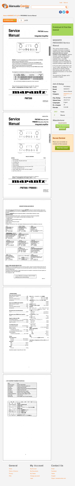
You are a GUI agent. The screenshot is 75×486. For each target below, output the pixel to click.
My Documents (34, 471)
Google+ (53, 476)
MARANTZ (11, 15)
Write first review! (62, 148)
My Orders (33, 473)
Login (60, 2)
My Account (33, 468)
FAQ (10, 476)
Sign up (66, 2)
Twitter (53, 473)
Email (52, 468)
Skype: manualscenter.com (58, 478)
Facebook (54, 471)
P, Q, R (17, 15)
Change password (35, 476)
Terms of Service (13, 471)
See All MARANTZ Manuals (63, 127)
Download (9, 20)
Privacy (11, 473)
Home (5, 15)
